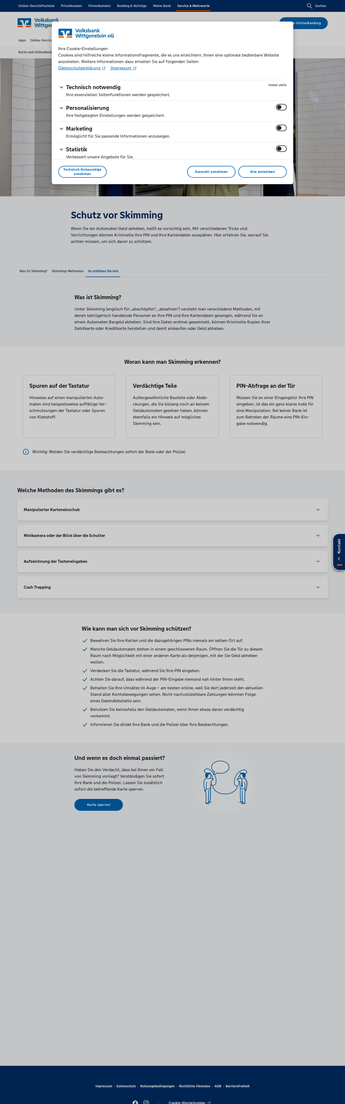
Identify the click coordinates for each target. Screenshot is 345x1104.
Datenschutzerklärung (79, 68)
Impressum (121, 68)
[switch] (281, 107)
